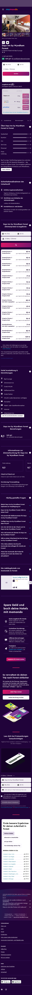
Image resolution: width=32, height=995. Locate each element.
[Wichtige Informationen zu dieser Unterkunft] (30, 453)
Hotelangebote (8, 914)
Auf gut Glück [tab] (8, 841)
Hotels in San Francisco (10, 871)
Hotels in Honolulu (8, 859)
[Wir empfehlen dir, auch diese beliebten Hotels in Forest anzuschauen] (30, 569)
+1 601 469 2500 (7, 56)
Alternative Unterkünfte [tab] (11, 837)
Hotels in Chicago (8, 879)
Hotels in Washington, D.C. (10, 874)
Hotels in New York (8, 854)
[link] (16, 659)
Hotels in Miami (7, 869)
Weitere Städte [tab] (8, 833)
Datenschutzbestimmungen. (22, 807)
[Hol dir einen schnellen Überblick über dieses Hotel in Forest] (30, 127)
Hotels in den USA (9, 915)
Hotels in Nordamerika (19, 914)
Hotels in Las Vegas (8, 856)
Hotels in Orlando (8, 866)
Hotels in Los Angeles (9, 864)
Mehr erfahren (7, 348)
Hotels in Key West (8, 876)
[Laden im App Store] (16, 981)
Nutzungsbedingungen (6, 807)
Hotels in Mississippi (20, 915)
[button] (3, 9)
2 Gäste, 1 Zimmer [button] (9, 69)
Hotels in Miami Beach (9, 861)
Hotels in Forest (7, 917)
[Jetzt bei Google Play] (5, 981)
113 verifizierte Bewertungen (20, 58)
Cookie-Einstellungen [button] (7, 358)
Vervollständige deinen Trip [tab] (12, 845)
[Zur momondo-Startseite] (12, 9)
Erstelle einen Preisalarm (15, 649)
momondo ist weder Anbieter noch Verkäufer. (14, 900)
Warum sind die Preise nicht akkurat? (14, 907)
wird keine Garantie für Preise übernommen (17, 895)
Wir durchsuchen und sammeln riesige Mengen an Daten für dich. (15, 904)
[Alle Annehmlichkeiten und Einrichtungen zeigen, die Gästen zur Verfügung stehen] (30, 371)
